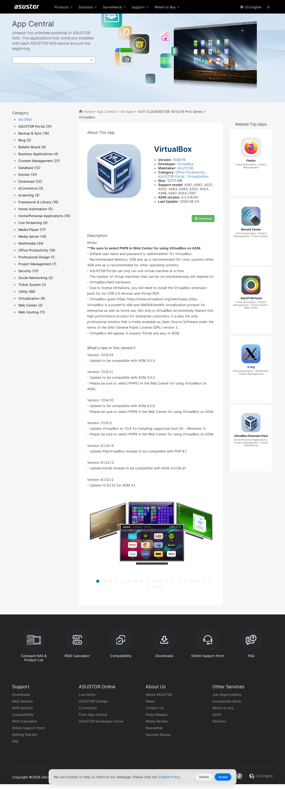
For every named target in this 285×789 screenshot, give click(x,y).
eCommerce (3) (30, 188)
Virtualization (197, 176)
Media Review (157, 721)
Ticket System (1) (32, 285)
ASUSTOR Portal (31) (35, 126)
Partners (219, 721)
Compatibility (22, 714)
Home (87, 111)
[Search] (268, 6)
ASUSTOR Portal (171, 176)
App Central (106, 111)
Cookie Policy (169, 777)
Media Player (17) (32, 229)
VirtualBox (185, 164)
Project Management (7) (37, 264)
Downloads (21, 694)
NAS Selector (22, 701)
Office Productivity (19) (36, 250)
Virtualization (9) (31, 298)
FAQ (15, 741)
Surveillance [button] (113, 7)
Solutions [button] (86, 7)
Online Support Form (28, 728)
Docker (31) (27, 174)
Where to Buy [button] (165, 7)
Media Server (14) (32, 236)
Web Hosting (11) (31, 312)
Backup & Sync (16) (33, 133)
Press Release (156, 714)
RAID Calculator (24, 721)
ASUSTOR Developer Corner (101, 721)
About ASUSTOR (159, 694)
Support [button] (139, 7)
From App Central (93, 714)
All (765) (25, 119)
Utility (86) (26, 291)
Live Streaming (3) (33, 223)
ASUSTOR (185, 168)
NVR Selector (22, 708)
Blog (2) (24, 140)
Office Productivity (190, 172)
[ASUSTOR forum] (239, 776)
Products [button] (62, 7)
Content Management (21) (39, 161)
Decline (204, 777)
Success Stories (158, 734)
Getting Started (24, 734)
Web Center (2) (30, 305)
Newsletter (154, 728)
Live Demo (87, 694)
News (150, 701)
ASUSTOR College (93, 701)
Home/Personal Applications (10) (44, 216)
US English (252, 7)
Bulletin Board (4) (32, 147)
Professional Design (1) (36, 257)
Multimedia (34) (30, 243)
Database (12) (29, 168)
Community (88, 708)
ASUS (216, 714)
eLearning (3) (28, 195)
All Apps (127, 111)
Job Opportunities (226, 694)
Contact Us (155, 708)
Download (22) (30, 181)
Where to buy (223, 708)
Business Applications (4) (38, 154)
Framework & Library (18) (38, 202)
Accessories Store (226, 701)
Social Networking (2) (35, 278)
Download (204, 218)
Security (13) (28, 271)
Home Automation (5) (35, 209)
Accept (223, 777)
